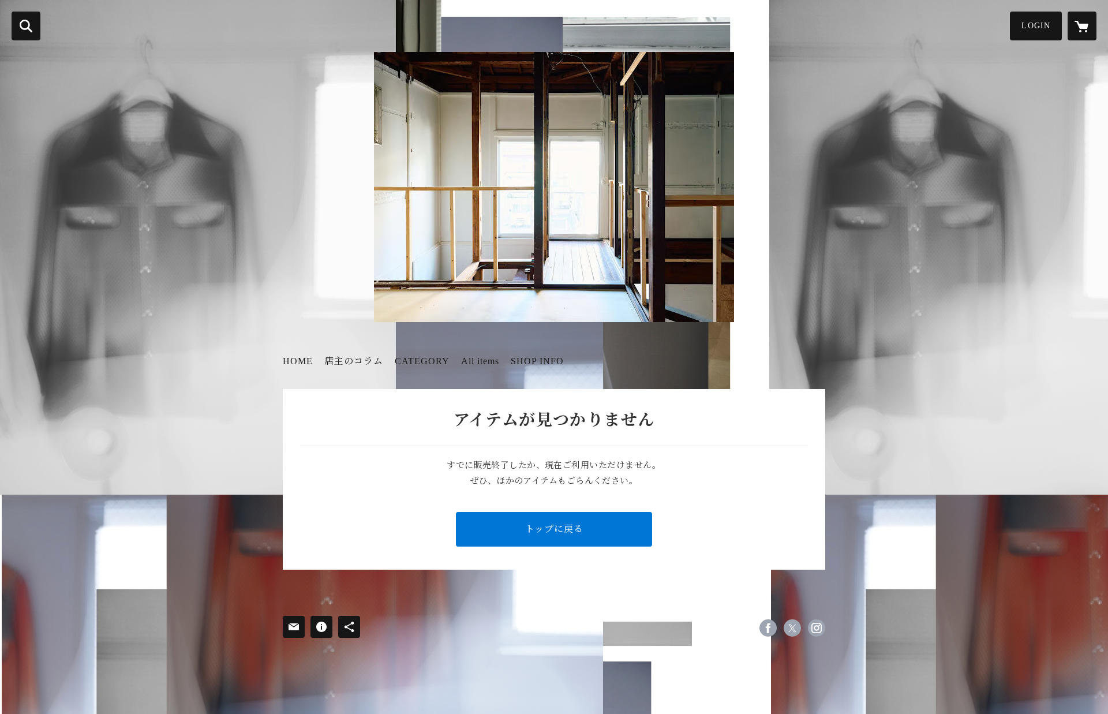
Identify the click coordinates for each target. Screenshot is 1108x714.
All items (480, 361)
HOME (298, 361)
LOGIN (1035, 25)
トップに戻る (554, 529)
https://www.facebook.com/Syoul (768, 628)
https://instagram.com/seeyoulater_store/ (816, 628)
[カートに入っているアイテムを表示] (1082, 26)
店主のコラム (353, 361)
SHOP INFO (537, 361)
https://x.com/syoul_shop (792, 628)
